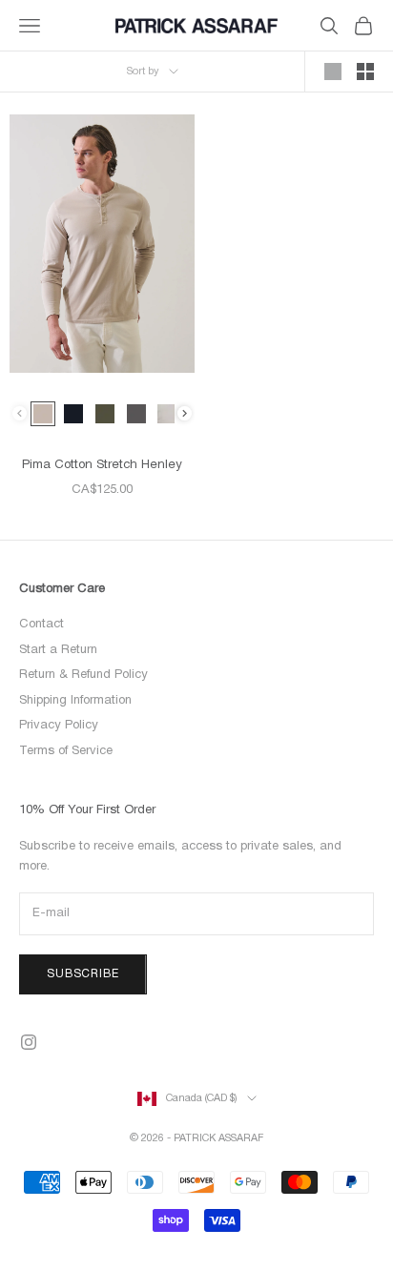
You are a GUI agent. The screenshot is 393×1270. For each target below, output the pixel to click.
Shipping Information (75, 701)
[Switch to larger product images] (332, 71)
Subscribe (83, 974)
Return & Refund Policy (83, 675)
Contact (41, 624)
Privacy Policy (58, 725)
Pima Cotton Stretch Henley (102, 465)
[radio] (43, 413)
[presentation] (184, 413)
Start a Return (58, 650)
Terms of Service (66, 751)
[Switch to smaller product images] (365, 71)
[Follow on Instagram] (28, 1042)
